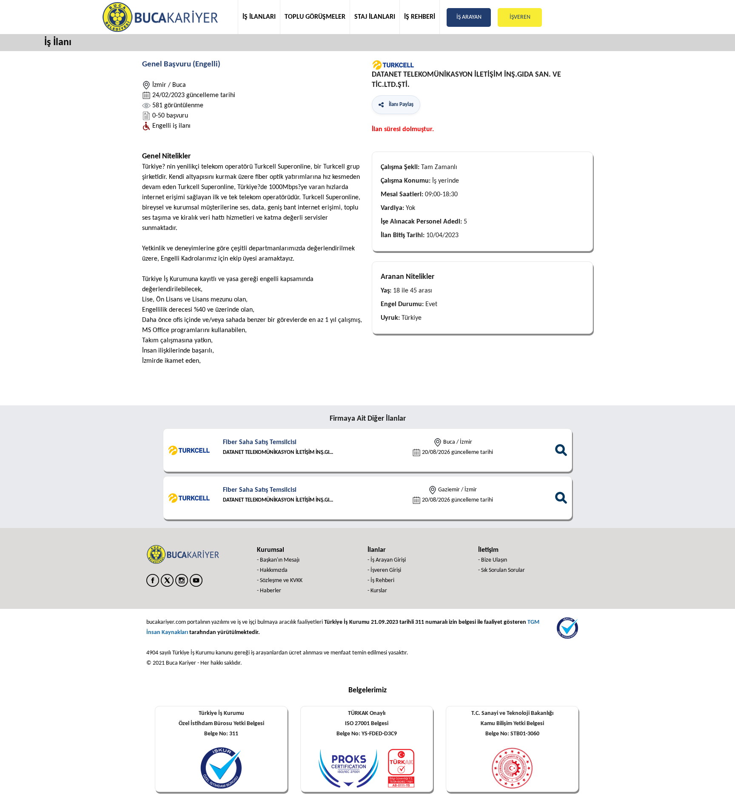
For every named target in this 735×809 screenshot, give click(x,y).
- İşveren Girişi (384, 570)
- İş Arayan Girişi (387, 560)
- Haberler (269, 591)
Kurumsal (270, 550)
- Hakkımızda (272, 570)
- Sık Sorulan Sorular (501, 570)
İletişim (488, 550)
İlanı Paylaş (399, 104)
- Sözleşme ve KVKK (279, 580)
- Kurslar (377, 591)
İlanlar (377, 550)
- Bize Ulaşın (492, 560)
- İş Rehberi (381, 580)
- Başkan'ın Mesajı (278, 560)
